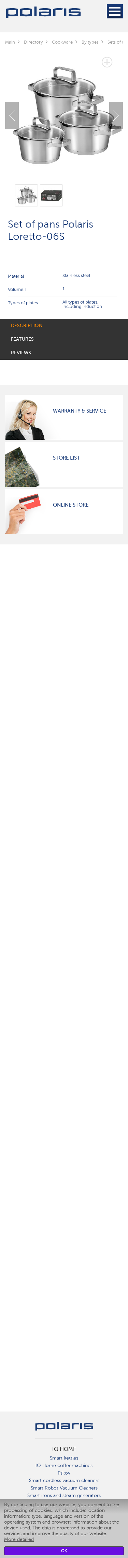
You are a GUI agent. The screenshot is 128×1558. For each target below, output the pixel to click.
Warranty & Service (79, 411)
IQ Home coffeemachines (64, 1465)
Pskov (64, 1473)
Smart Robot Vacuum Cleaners (64, 1488)
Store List (66, 458)
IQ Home (64, 1449)
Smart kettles (64, 1458)
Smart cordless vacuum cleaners (64, 1480)
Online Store (70, 505)
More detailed (19, 1539)
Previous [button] (12, 115)
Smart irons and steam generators (64, 1495)
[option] (64, 110)
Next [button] (116, 115)
